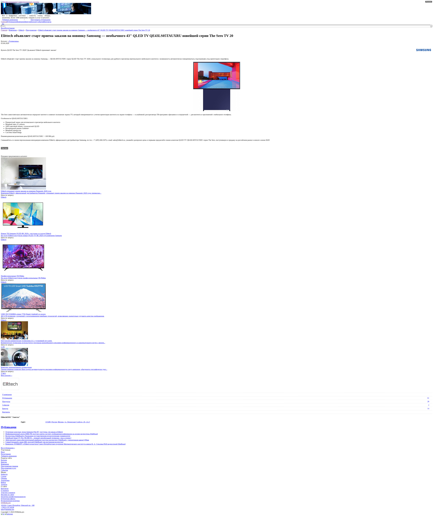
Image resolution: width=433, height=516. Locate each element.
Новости (4, 474)
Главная (4, 22)
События (40, 22)
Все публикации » (8, 448)
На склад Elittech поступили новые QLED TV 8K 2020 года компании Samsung (31, 236)
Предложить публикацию (41, 20)
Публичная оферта (8, 499)
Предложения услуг (8, 468)
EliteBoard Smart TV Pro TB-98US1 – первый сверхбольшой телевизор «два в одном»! (38, 438)
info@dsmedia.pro (7, 509)
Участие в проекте (8, 493)
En (3, 24)
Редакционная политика (10, 501)
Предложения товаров (9, 466)
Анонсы (4, 484)
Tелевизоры (13, 41)
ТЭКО (3, 373)
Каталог (34, 22)
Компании (21, 22)
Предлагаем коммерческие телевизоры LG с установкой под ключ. (26, 341)
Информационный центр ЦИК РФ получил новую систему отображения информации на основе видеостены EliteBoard (51, 434)
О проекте (5, 491)
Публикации (12, 22)
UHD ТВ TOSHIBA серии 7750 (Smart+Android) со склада (23, 314)
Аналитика (5, 480)
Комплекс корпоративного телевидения (16, 367)
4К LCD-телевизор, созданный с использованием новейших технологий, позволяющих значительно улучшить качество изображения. (52, 316)
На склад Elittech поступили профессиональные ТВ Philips (23, 278)
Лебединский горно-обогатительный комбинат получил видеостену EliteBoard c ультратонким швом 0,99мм (47, 440)
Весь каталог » (6, 375)
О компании (7, 394)
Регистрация (9, 28)
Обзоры (4, 478)
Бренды (28, 22)
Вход (3, 28)
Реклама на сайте (7, 495)
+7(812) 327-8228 (7, 507)
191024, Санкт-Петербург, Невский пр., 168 (17, 505)
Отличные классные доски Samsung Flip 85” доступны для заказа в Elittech (34, 432)
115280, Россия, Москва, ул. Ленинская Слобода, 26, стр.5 (67, 422)
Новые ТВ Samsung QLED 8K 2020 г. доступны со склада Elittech (26, 233)
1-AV (3, 347)
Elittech (21, 30)
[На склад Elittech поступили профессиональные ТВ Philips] (23, 274)
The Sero (4, 148)
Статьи (3, 476)
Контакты (47, 22)
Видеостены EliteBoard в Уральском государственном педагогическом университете (37, 436)
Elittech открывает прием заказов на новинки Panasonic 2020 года (26, 191)
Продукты (215, 401)
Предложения (31, 30)
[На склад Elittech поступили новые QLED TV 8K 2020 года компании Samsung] (23, 231)
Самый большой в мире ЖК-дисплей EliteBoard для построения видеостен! (34, 442)
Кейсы (3, 482)
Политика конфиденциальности (13, 497)
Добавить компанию (10, 20)
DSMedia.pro (6, 503)
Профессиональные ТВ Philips (12, 276)
